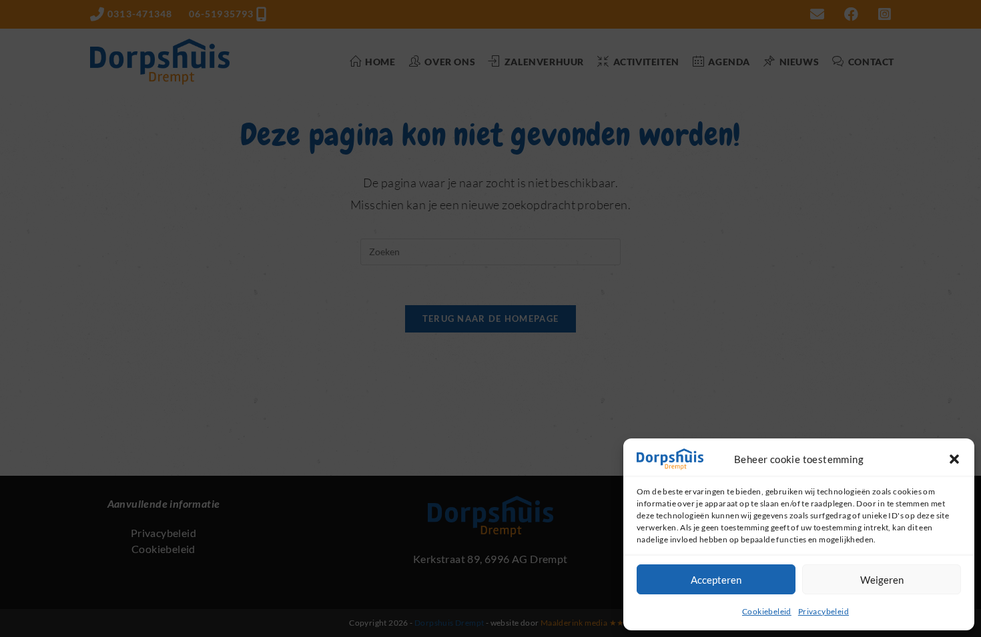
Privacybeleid (823, 611)
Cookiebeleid (766, 611)
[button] (954, 459)
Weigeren (882, 580)
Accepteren (716, 580)
